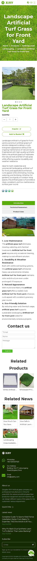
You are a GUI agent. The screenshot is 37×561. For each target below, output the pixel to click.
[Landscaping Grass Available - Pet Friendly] (10, 433)
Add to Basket (15, 134)
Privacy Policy (29, 558)
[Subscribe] (33, 544)
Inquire (15, 129)
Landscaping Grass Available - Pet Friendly (10, 442)
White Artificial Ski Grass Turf (10, 390)
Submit (7, 351)
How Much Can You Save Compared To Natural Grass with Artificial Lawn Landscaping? (9, 423)
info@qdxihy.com (13, 477)
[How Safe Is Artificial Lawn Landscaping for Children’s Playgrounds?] (26, 412)
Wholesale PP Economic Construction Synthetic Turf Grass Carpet (27, 390)
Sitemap (21, 558)
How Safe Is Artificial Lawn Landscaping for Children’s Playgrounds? (26, 423)
